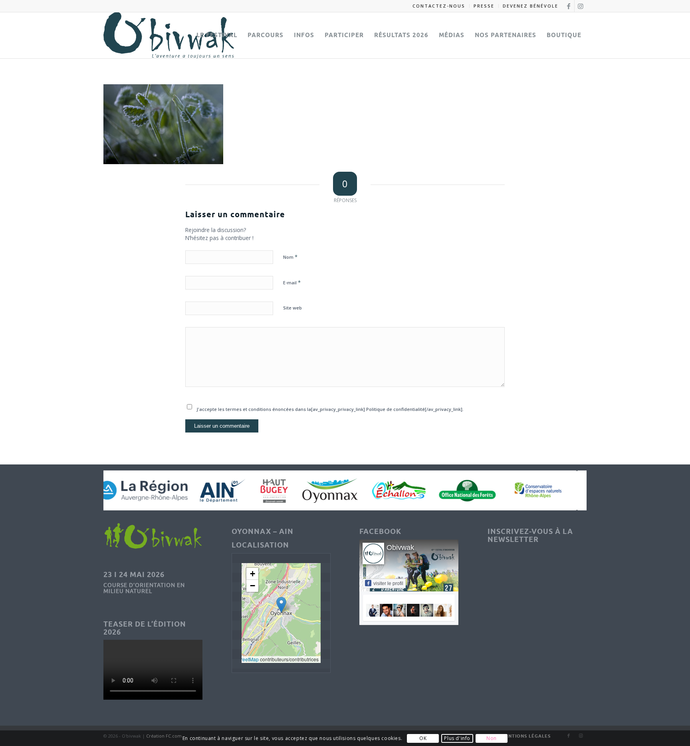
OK (422, 738)
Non (491, 738)
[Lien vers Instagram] (581, 6)
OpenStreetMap (241, 659)
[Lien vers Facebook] (568, 6)
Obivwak (400, 548)
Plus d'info (457, 738)
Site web (292, 308)
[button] (281, 605)
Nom (290, 256)
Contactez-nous (438, 6)
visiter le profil (388, 583)
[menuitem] (439, 6)
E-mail (292, 282)
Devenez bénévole (530, 6)
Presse (484, 6)
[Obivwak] (168, 35)
